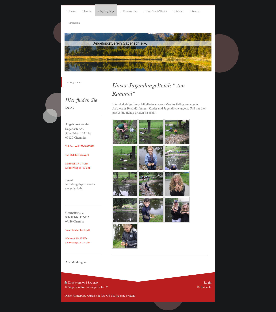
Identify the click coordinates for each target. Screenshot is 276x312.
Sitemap (93, 282)
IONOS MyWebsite (113, 295)
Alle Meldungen (75, 262)
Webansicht (204, 287)
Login (207, 282)
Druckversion (76, 282)
